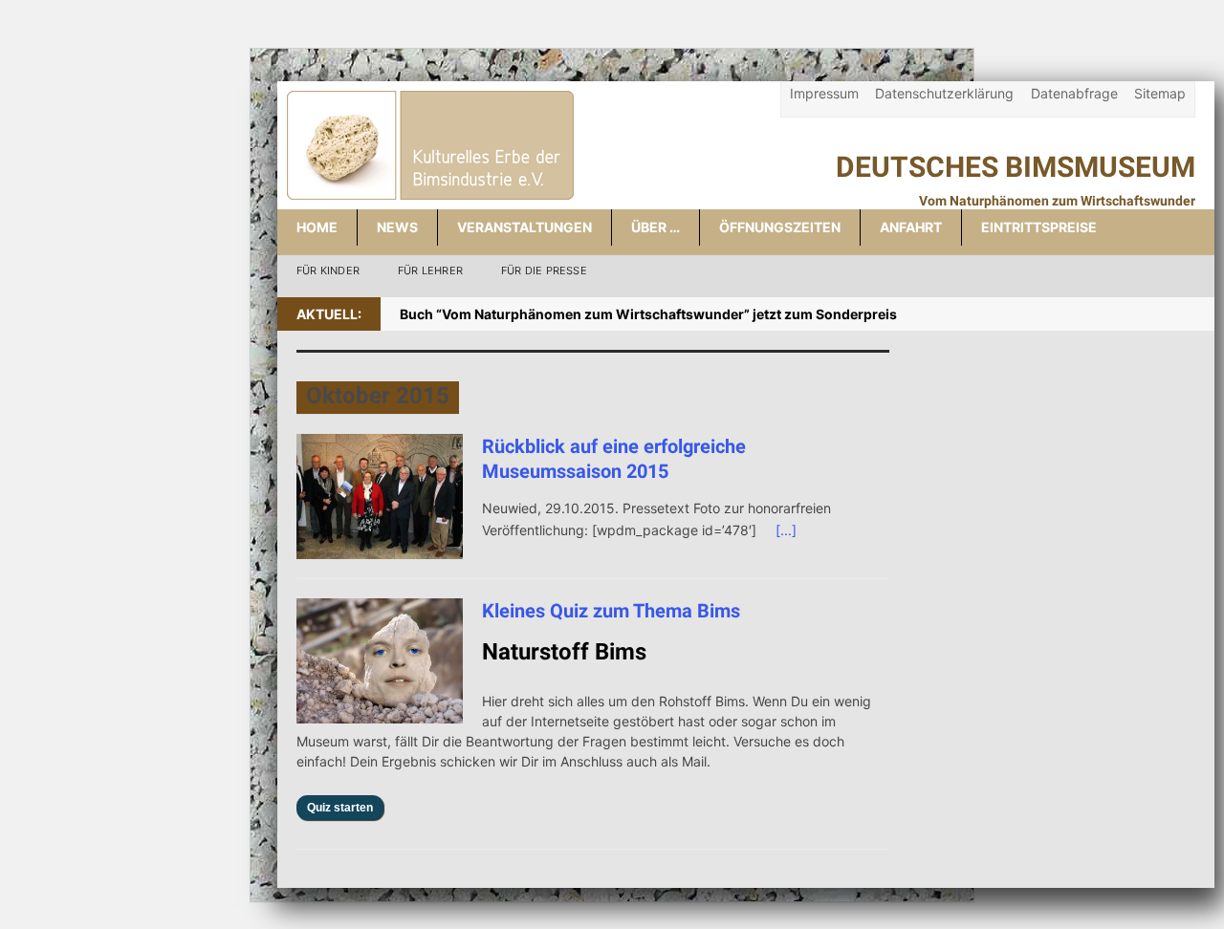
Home (317, 227)
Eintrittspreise (1039, 227)
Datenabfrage (1074, 93)
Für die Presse (544, 270)
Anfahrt (911, 227)
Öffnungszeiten (780, 227)
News (397, 227)
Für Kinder (328, 270)
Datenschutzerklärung (944, 93)
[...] (786, 530)
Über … (655, 227)
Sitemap (1160, 93)
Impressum (824, 93)
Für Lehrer (430, 270)
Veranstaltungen (524, 227)
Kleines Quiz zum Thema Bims (611, 610)
